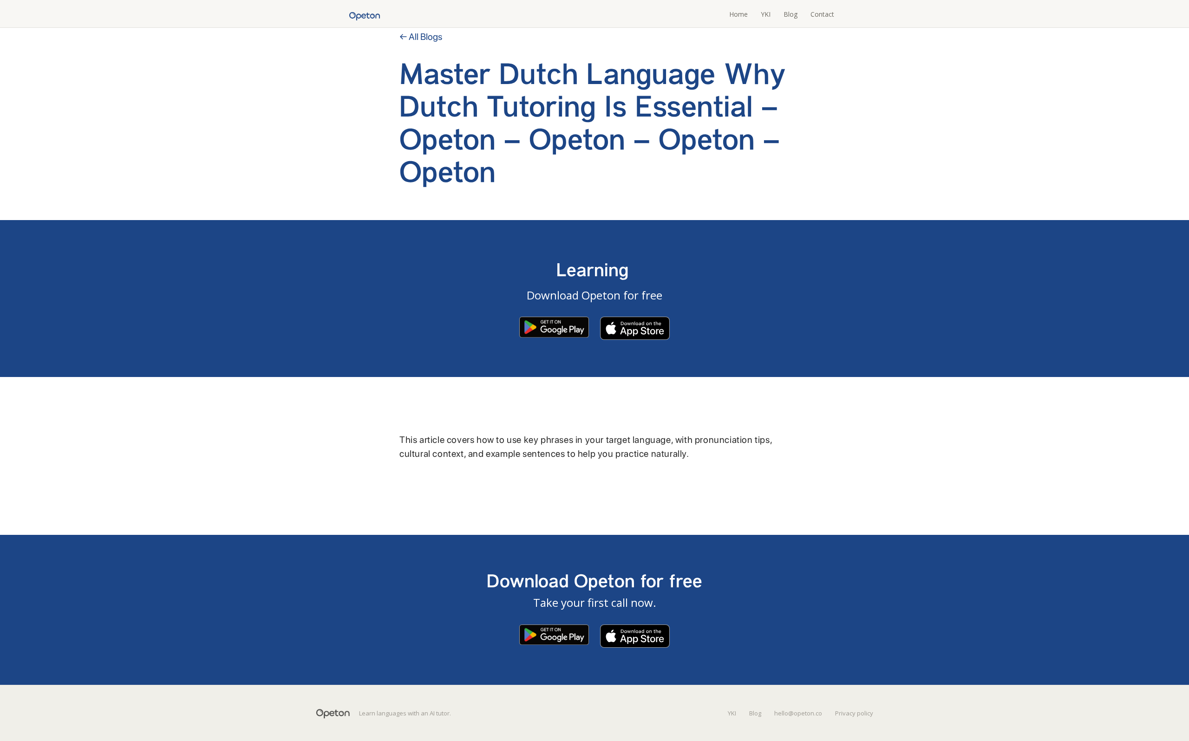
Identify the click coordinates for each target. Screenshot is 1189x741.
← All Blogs (420, 36)
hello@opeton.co (798, 713)
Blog (790, 14)
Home (738, 14)
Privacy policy (854, 713)
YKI (766, 14)
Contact (822, 14)
